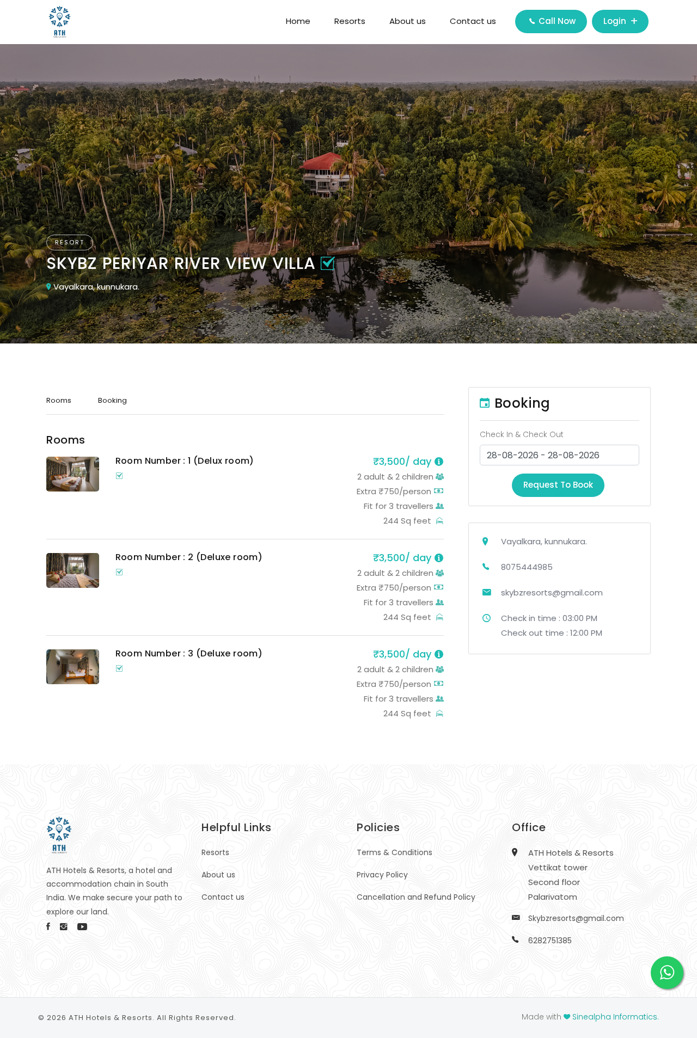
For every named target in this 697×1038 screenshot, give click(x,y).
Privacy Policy (382, 874)
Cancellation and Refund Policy (416, 897)
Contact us (473, 21)
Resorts (349, 21)
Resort (69, 242)
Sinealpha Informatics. (615, 1016)
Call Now (556, 21)
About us (407, 21)
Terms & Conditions (394, 852)
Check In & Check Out (522, 434)
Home (298, 21)
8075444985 (527, 567)
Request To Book (558, 484)
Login (615, 21)
